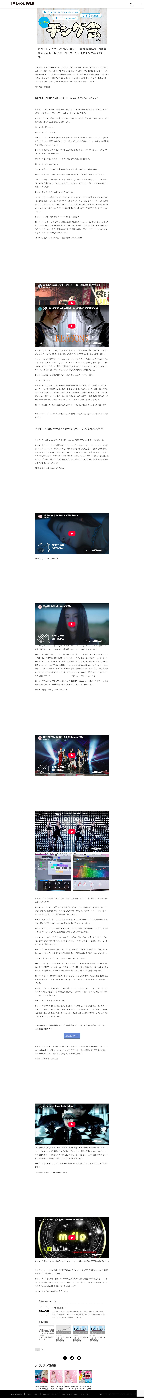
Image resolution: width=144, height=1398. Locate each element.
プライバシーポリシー (32, 1394)
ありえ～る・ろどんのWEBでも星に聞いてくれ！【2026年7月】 (63, 1339)
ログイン (131, 6)
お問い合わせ (84, 1394)
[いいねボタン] (37, 1349)
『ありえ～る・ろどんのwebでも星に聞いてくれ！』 (63, 1332)
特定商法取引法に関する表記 (69, 1394)
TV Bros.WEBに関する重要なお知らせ (46, 1338)
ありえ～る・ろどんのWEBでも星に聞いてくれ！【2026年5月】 (97, 1339)
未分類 (52, 1333)
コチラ (49, 1029)
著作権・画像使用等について (50, 1394)
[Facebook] (65, 1358)
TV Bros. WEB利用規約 (16, 1394)
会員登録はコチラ (72, 1035)
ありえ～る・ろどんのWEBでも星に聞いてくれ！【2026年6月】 (80, 1339)
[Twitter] (72, 1358)
